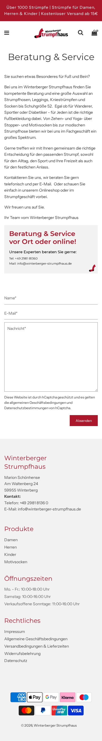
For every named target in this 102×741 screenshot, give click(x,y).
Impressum (14, 631)
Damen (11, 539)
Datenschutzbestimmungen (26, 408)
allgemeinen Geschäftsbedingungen (38, 402)
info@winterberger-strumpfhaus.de (49, 509)
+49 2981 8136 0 (34, 502)
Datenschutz (15, 660)
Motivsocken (15, 561)
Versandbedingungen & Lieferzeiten (36, 646)
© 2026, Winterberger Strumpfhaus (49, 725)
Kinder (10, 554)
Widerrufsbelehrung (22, 653)
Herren (10, 547)
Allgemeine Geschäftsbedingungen (35, 638)
